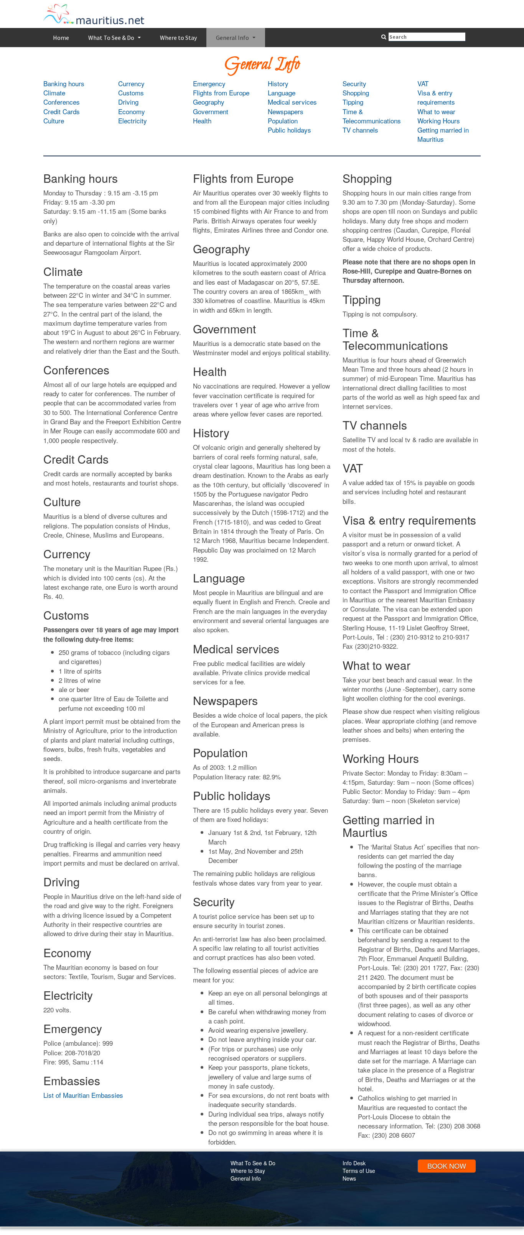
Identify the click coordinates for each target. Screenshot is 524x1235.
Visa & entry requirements (436, 97)
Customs (131, 92)
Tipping (353, 102)
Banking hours (63, 83)
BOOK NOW (446, 1166)
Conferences (61, 102)
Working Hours (438, 120)
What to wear (436, 111)
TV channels (360, 129)
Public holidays (289, 129)
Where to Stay (178, 37)
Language (281, 92)
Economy (131, 111)
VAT (422, 83)
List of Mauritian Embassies (83, 1095)
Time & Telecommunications (372, 116)
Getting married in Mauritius (443, 134)
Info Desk (354, 1163)
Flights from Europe (221, 92)
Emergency (209, 83)
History (278, 83)
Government (210, 111)
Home (61, 37)
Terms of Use (359, 1170)
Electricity (132, 120)
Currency (131, 83)
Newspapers (285, 111)
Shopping (356, 92)
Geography (208, 102)
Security (354, 83)
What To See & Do (115, 40)
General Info (236, 40)
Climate (54, 92)
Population (283, 120)
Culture (53, 120)
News (349, 1178)
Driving (128, 102)
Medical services (292, 102)
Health (202, 120)
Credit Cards (61, 111)
